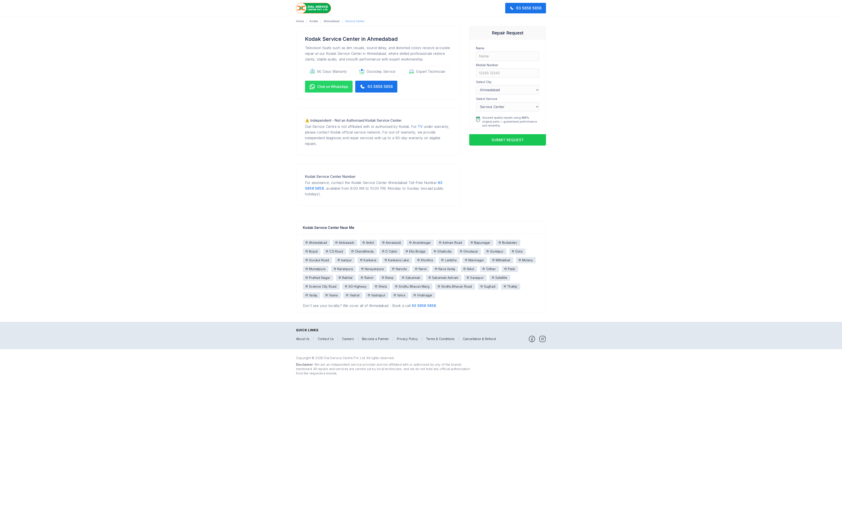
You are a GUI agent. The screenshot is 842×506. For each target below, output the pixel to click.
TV (420, 126)
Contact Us (326, 339)
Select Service (486, 99)
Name (480, 48)
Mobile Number (487, 65)
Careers (348, 339)
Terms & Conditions (440, 339)
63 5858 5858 (424, 305)
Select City (484, 82)
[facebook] (531, 338)
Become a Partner (375, 339)
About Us (303, 339)
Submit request (508, 140)
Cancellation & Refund (479, 339)
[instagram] (542, 338)
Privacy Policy (407, 339)
